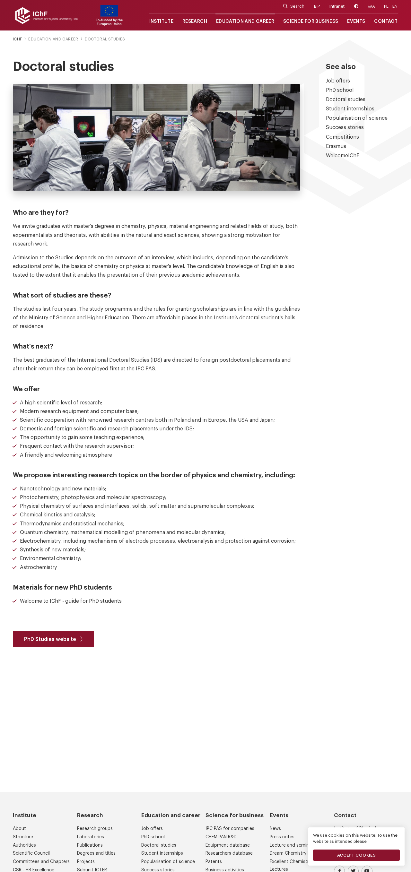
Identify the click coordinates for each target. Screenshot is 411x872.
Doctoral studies (345, 99)
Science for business (310, 21)
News (275, 828)
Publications (90, 845)
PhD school (340, 90)
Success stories (345, 127)
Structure (23, 837)
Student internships (350, 108)
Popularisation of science (357, 118)
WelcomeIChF (342, 155)
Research (194, 21)
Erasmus (336, 146)
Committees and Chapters (41, 861)
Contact (386, 21)
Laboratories (90, 837)
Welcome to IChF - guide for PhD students (71, 601)
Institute (161, 21)
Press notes (282, 837)
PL (386, 6)
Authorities (24, 845)
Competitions (342, 137)
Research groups (95, 828)
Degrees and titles (96, 853)
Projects (86, 861)
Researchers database (229, 853)
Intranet (337, 6)
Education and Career (245, 21)
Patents (214, 861)
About (19, 828)
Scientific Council (31, 853)
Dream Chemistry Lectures (298, 853)
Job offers (338, 80)
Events (356, 21)
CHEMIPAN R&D (221, 837)
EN (395, 6)
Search (297, 6)
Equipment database (228, 845)
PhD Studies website (50, 639)
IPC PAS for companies (230, 828)
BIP (317, 6)
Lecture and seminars (292, 845)
